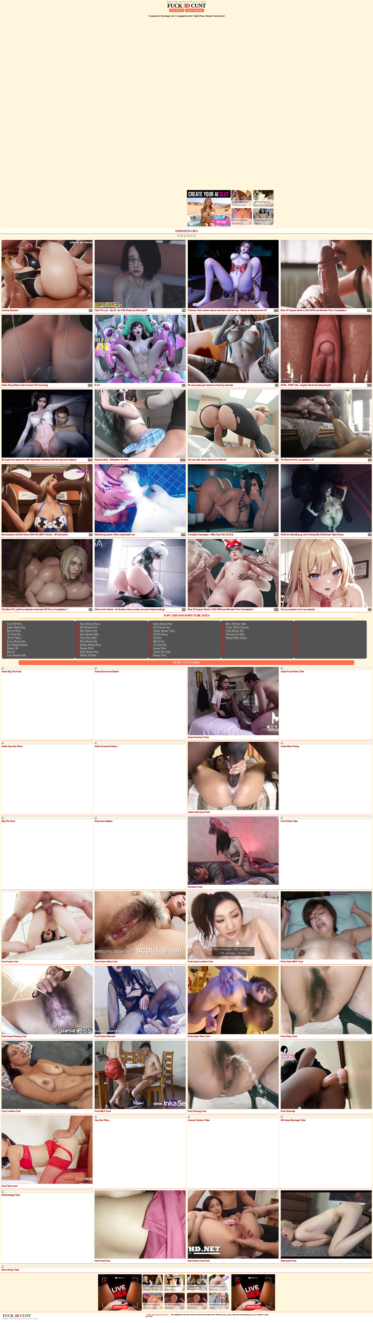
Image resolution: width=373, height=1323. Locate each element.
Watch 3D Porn (88, 655)
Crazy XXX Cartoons (237, 627)
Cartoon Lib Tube (235, 634)
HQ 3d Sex (159, 641)
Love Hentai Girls (16, 655)
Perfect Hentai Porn (90, 644)
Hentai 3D (12, 648)
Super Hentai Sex (194, 10)
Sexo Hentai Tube (89, 634)
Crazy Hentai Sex (16, 641)
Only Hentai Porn (89, 651)
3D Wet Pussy (160, 634)
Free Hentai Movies (17, 644)
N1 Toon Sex (14, 634)
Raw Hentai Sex (88, 641)
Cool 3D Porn (176, 10)
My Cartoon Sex (88, 630)
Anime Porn (159, 648)
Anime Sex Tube (162, 651)
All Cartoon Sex (161, 627)
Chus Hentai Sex (235, 630)
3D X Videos (14, 637)
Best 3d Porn (14, 630)
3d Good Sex (160, 644)
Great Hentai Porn (162, 623)
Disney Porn (159, 655)
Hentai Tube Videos (236, 637)
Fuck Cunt (186, 5)
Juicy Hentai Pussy (90, 623)
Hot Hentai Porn (88, 627)
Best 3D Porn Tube (236, 623)
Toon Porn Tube (88, 637)
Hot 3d (10, 651)
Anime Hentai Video (164, 630)
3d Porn (157, 637)
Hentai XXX (87, 648)
